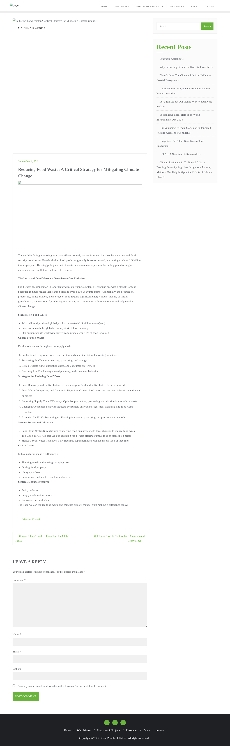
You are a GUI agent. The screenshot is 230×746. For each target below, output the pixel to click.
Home (67, 730)
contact (160, 730)
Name (17, 634)
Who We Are (84, 730)
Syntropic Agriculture (172, 58)
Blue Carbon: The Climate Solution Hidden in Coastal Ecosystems (184, 78)
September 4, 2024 (28, 161)
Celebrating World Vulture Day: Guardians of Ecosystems (119, 538)
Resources (132, 730)
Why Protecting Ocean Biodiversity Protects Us (186, 67)
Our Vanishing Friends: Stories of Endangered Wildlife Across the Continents (184, 130)
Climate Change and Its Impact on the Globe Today (42, 538)
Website (17, 668)
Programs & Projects (108, 730)
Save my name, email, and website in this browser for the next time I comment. (62, 686)
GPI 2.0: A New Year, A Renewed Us (180, 154)
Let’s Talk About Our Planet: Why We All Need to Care (184, 104)
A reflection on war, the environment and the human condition (183, 91)
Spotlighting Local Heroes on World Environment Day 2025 (178, 117)
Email (17, 651)
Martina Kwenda (31, 519)
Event (147, 730)
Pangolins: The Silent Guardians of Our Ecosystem (180, 143)
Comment (19, 580)
